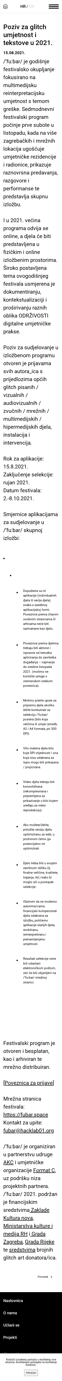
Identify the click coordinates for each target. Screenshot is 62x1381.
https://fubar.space (25, 1115)
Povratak (43, 1276)
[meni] (54, 6)
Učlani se (11, 1325)
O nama (10, 1313)
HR (23, 6)
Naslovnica (13, 1301)
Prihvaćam (31, 1373)
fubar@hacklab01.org (28, 1130)
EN (31, 6)
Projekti (10, 1337)
